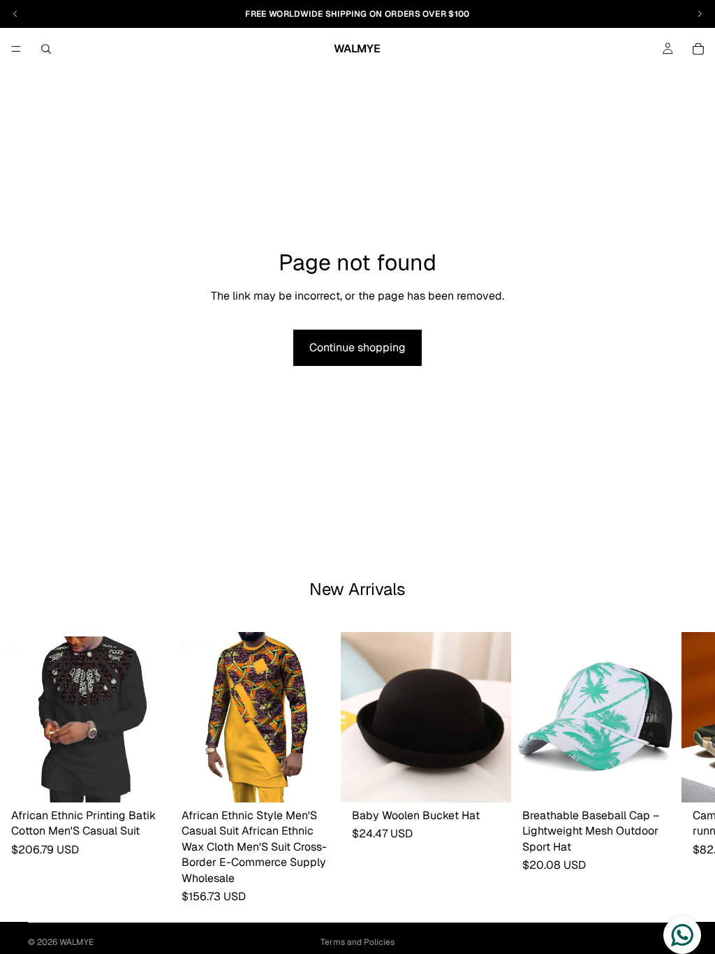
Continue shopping (357, 347)
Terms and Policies (357, 942)
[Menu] (16, 49)
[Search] (46, 49)
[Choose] (148, 781)
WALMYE (76, 942)
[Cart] (698, 49)
